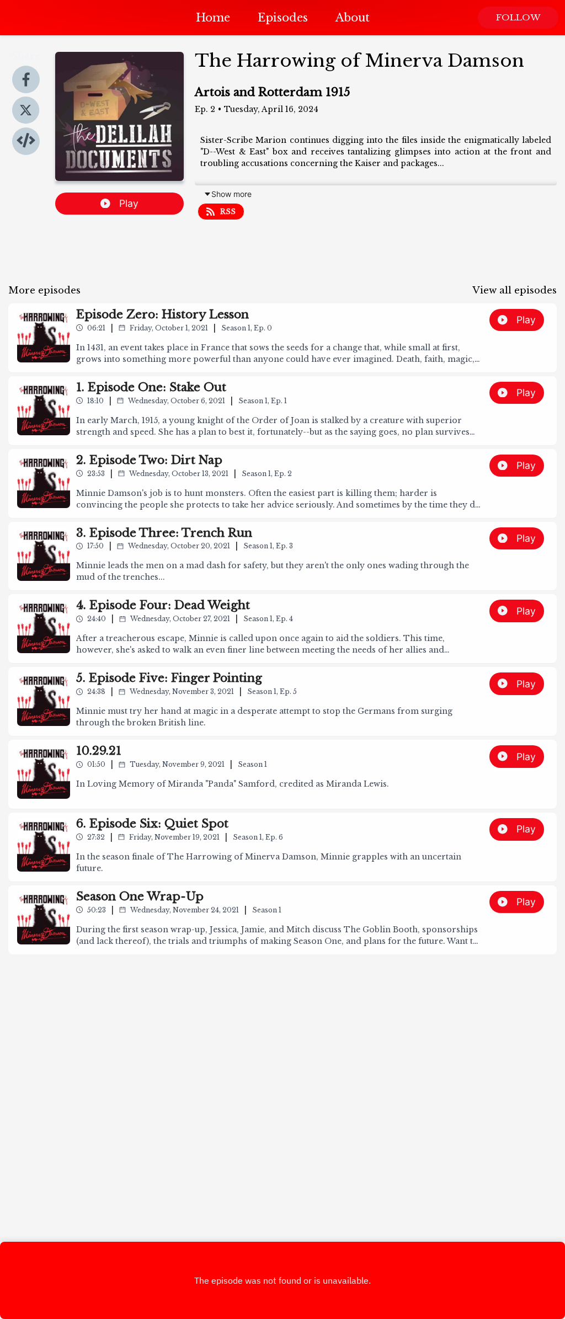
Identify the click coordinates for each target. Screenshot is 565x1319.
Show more (231, 194)
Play (128, 203)
